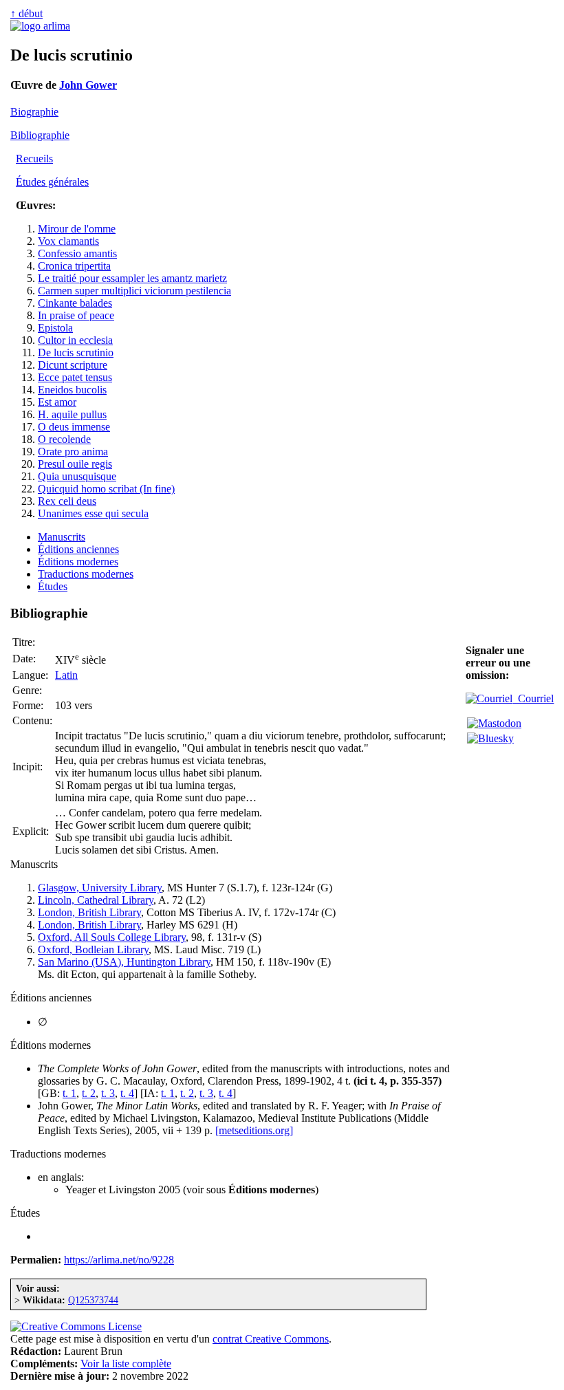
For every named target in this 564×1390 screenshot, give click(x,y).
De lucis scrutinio (75, 352)
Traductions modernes (85, 574)
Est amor (57, 402)
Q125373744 (93, 1299)
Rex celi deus (67, 501)
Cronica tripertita (74, 266)
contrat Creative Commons (271, 1339)
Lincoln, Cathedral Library (95, 900)
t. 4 (127, 1093)
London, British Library (89, 912)
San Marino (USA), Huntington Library (124, 962)
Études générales (52, 182)
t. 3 (108, 1093)
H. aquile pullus (72, 414)
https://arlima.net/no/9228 (119, 1260)
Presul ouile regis (75, 464)
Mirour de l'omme (77, 229)
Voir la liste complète (125, 1363)
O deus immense (74, 427)
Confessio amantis (77, 253)
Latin (66, 675)
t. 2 (89, 1093)
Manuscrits (61, 537)
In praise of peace (76, 315)
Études (52, 586)
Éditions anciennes (78, 549)
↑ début (26, 13)
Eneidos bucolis (72, 389)
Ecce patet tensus (75, 377)
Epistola (55, 328)
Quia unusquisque (77, 476)
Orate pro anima (73, 451)
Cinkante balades (75, 303)
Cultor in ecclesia (75, 340)
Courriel (533, 698)
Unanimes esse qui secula (93, 513)
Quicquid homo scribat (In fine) (106, 489)
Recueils (34, 158)
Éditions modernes (78, 561)
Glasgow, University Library (100, 887)
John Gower (88, 85)
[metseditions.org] (254, 1130)
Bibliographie (39, 135)
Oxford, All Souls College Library (112, 937)
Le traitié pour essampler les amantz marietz (132, 278)
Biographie (34, 112)
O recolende (64, 439)
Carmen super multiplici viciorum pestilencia (134, 290)
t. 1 (69, 1093)
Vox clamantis (68, 241)
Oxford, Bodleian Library (93, 949)
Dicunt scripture (72, 365)
